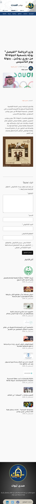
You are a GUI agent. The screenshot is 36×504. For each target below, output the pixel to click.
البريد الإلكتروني (27, 224)
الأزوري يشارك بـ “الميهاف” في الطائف (20, 395)
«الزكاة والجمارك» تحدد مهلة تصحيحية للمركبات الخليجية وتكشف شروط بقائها (19, 380)
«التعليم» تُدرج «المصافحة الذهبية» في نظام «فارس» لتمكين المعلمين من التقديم (18, 328)
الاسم (30, 215)
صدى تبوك (25, 100)
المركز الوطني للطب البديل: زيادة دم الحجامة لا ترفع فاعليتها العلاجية (18, 345)
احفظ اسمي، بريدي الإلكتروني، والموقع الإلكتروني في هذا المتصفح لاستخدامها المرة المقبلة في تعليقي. (18, 245)
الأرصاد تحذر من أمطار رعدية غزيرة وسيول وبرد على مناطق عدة (19, 363)
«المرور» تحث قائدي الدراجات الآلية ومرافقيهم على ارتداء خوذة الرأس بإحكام (19, 313)
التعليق (30, 193)
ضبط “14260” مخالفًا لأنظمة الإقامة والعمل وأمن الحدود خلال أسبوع (18, 279)
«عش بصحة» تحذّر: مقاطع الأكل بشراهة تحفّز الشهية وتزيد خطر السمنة (19, 295)
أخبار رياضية (14, 67)
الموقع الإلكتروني (27, 234)
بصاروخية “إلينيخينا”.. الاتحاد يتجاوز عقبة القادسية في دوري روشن (19, 411)
